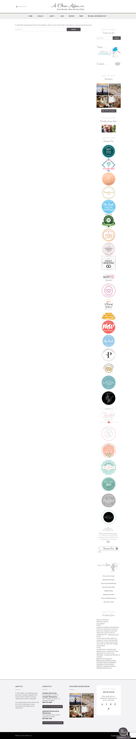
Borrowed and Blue (108, 587)
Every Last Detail (108, 576)
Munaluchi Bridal (108, 580)
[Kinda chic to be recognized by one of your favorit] (102, 89)
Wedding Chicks (108, 594)
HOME (30, 16)
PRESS (81, 16)
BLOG (62, 16)
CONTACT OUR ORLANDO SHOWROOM (53, 706)
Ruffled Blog (108, 591)
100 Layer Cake (109, 602)
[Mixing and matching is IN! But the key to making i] (102, 102)
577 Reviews (106, 658)
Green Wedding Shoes (108, 598)
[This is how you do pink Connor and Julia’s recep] (115, 89)
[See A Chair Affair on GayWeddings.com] (109, 291)
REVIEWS (71, 16)
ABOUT (52, 16)
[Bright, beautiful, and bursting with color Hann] (115, 102)
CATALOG (40, 16)
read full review (113, 634)
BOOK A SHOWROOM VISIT (98, 16)
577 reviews (100, 623)
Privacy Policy (116, 735)
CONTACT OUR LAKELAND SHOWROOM (53, 722)
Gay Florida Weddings (108, 583)
